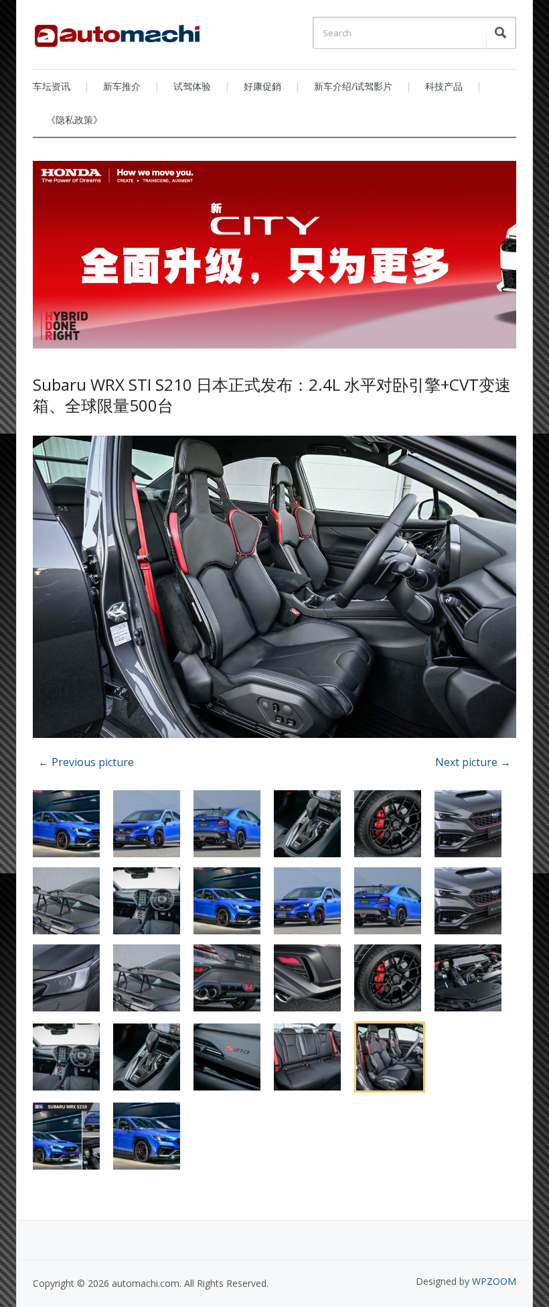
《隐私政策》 (74, 119)
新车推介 (122, 86)
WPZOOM (494, 1281)
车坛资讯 (51, 86)
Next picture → (473, 762)
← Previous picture (86, 762)
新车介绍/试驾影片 (353, 86)
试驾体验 (192, 86)
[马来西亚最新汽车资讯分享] (117, 30)
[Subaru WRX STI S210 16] (274, 588)
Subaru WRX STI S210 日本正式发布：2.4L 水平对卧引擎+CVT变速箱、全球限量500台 (272, 394)
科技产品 (444, 86)
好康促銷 (262, 86)
